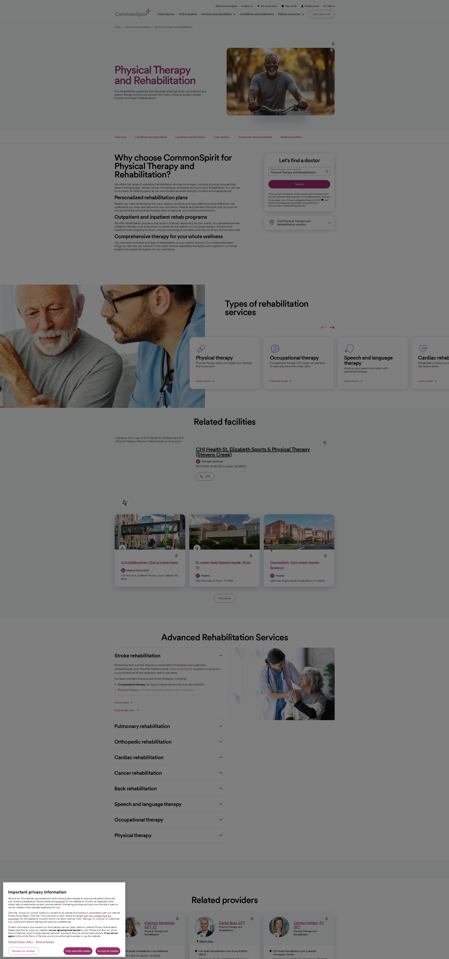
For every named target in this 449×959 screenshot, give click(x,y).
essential (60, 901)
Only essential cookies (78, 951)
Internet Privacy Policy (20, 941)
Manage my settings (23, 951)
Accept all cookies (108, 951)
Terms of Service (45, 941)
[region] (64, 919)
